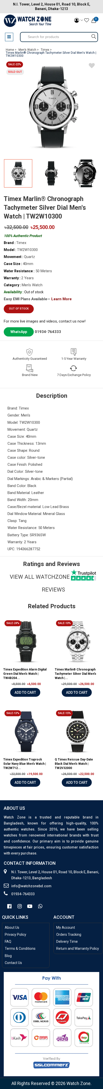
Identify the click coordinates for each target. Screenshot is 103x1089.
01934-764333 (48, 332)
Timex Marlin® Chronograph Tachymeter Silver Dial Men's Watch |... (75, 674)
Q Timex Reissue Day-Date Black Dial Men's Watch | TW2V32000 (74, 764)
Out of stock (19, 308)
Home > (11, 49)
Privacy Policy (15, 934)
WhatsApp (18, 332)
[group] (51, 106)
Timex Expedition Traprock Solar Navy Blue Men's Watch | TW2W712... (24, 764)
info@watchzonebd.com (31, 886)
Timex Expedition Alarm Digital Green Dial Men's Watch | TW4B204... (24, 674)
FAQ (8, 942)
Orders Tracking (68, 934)
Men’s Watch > (28, 49)
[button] (94, 175)
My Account (65, 928)
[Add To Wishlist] (92, 67)
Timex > (46, 49)
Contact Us (13, 963)
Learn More (61, 299)
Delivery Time (67, 942)
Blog (8, 956)
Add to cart (25, 692)
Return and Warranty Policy (77, 948)
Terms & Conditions (20, 948)
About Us (12, 928)
